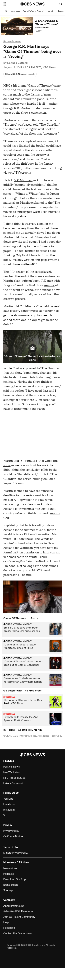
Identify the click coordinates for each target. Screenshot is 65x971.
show (6, 465)
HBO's (7, 86)
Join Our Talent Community (19, 917)
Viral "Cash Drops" (33, 11)
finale (11, 382)
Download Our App (14, 879)
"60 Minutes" (23, 180)
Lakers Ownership (13, 783)
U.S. (5, 11)
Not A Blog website (21, 500)
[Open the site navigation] (11, 3)
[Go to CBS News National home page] (32, 4)
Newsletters (10, 868)
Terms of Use (10, 847)
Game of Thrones (40, 86)
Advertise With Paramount (18, 911)
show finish (41, 382)
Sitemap (8, 890)
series (7, 194)
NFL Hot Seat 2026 (14, 778)
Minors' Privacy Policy (15, 852)
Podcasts (8, 874)
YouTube (8, 798)
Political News (11, 766)
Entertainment (12, 41)
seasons (49, 285)
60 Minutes (29, 461)
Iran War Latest (11, 772)
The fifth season (14, 272)
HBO (12, 729)
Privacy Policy (11, 830)
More (33, 618)
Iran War (15, 11)
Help (6, 922)
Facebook (9, 804)
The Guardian (49, 125)
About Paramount (13, 906)
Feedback (9, 927)
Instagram (9, 809)
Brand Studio (10, 884)
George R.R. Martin (30, 729)
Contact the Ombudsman (17, 933)
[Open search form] (60, 3)
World (51, 11)
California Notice (13, 836)
